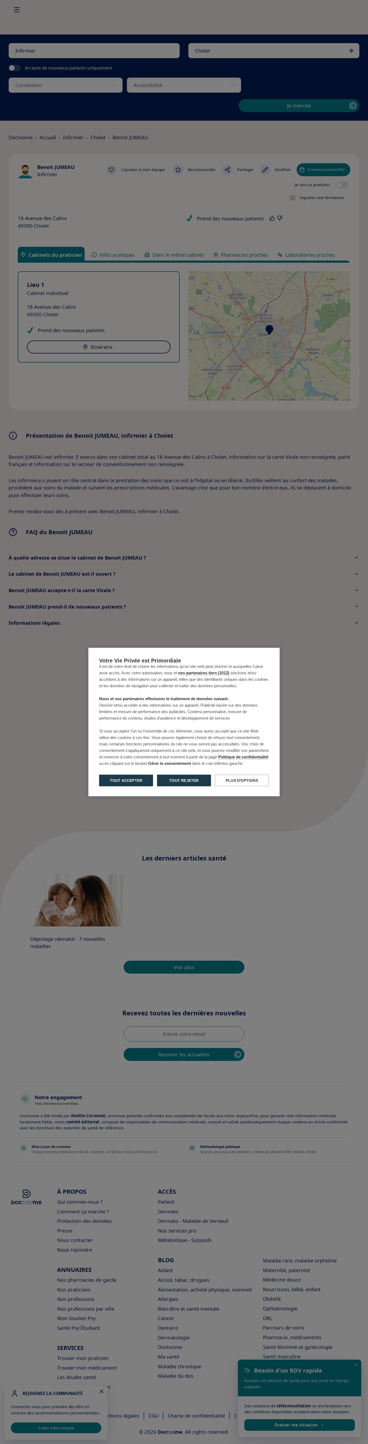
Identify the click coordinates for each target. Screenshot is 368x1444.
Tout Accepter (126, 781)
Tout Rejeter (184, 781)
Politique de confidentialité (243, 757)
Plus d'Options (242, 781)
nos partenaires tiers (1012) (203, 673)
